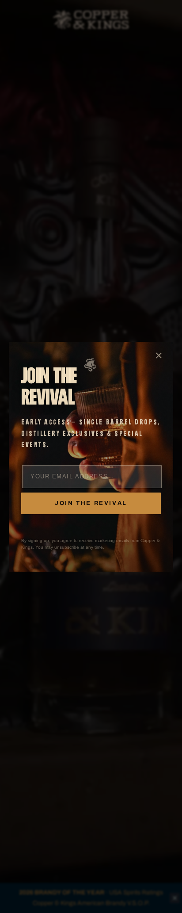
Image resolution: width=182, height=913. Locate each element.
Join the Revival (91, 503)
